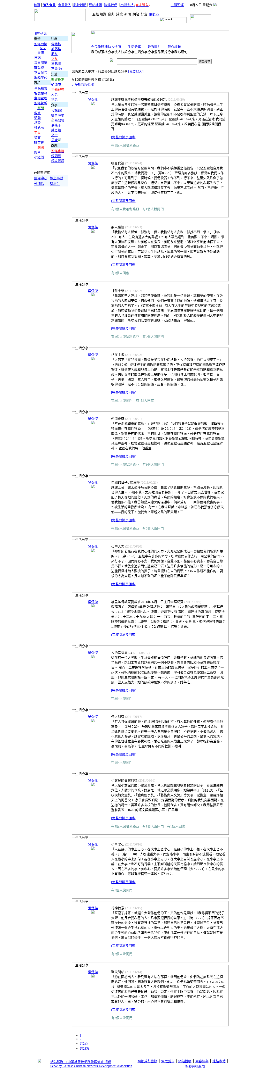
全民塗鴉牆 (99, 47)
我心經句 (174, 47)
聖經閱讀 (40, 44)
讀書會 (39, 142)
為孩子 (56, 125)
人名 (54, 94)
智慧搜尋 (40, 93)
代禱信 (39, 184)
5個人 (118, 464)
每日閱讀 (40, 62)
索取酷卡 (167, 1061)
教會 (37, 113)
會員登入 (64, 5)
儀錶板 (56, 44)
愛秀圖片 (154, 47)
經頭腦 (56, 156)
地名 (54, 99)
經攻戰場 (57, 161)
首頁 (37, 5)
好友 (144, 14)
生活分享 (134, 47)
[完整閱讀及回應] (123, 137)
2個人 (150, 337)
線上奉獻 (56, 178)
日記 (37, 57)
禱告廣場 (57, 115)
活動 (37, 118)
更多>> (154, 14)
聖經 (94, 14)
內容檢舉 (202, 1061)
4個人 (118, 826)
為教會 (59, 120)
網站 (136, 14)
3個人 (118, 400)
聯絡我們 (110, 5)
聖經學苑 (40, 77)
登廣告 (55, 184)
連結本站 (219, 1061)
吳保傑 (93, 99)
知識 (103, 14)
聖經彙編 (40, 103)
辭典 (111, 14)
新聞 (128, 14)
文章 (54, 135)
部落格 (56, 49)
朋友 (54, 54)
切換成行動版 (147, 1061)
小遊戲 (39, 157)
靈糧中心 (40, 178)
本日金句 (40, 72)
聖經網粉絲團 (195, 1066)
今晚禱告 (40, 88)
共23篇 (85, 1048)
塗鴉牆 (56, 64)
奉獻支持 (127, 5)
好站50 (39, 128)
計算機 (39, 67)
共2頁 (84, 1043)
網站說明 (184, 1061)
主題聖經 (177, 5)
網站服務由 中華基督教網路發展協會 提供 (80, 1062)
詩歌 (119, 14)
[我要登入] (135, 71)
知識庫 (56, 84)
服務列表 (40, 33)
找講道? (56, 110)
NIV (43, 48)
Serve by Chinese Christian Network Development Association (91, 1066)
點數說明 (80, 5)
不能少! (56, 68)
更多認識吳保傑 (83, 84)
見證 (54, 140)
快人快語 (114, 47)
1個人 (118, 145)
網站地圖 (95, 5)
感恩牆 (56, 130)
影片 (37, 152)
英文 (37, 137)
